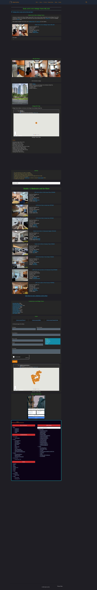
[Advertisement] (36, 49)
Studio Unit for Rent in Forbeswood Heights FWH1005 (44, 231)
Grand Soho (17, 446)
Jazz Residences (18, 449)
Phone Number (39, 327)
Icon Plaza (42, 452)
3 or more (47, 342)
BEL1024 (35, 31)
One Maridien (42, 456)
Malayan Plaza (17, 455)
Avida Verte (35, 211)
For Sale (45, 2)
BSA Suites (17, 444)
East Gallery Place (43, 449)
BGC (37, 226)
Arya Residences (43, 447)
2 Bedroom (17, 429)
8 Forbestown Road (36, 278)
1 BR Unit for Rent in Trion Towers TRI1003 (45, 256)
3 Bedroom (17, 431)
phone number (40, 177)
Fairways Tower (35, 251)
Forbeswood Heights (36, 238)
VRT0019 (35, 210)
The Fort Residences (44, 445)
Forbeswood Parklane (17, 312)
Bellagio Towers (32, 21)
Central (39, 446)
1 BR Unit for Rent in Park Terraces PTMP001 (44, 282)
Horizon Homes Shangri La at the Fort (47, 451)
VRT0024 (35, 224)
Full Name (14, 327)
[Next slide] (59, 68)
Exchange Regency (18, 454)
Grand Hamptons (43, 440)
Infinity (41, 453)
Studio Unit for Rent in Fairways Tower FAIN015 (45, 244)
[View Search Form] (86, 2)
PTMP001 (35, 289)
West (34, 252)
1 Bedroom (17, 428)
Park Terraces (35, 290)
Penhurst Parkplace (16, 307)
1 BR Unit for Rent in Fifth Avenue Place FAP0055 (44, 192)
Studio (47, 343)
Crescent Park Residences (18, 305)
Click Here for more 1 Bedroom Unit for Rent (36, 295)
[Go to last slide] (13, 68)
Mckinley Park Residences (45, 455)
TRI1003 (35, 263)
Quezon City (15, 473)
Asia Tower (17, 441)
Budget (13, 342)
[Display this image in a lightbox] (17, 68)
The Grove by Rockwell (19, 456)
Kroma (16, 447)
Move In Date (14, 338)
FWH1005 (35, 237)
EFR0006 (35, 277)
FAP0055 (35, 198)
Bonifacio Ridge (15, 308)
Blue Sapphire (15, 313)
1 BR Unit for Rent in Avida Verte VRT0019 (45, 205)
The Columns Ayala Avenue (20, 451)
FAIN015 (35, 250)
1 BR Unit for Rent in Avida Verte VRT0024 (45, 218)
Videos (56, 2)
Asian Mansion (17, 443)
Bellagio (34, 83)
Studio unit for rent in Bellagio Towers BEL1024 (44, 24)
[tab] (31, 77)
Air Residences (17, 440)
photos (18, 19)
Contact (59, 2)
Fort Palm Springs (43, 439)
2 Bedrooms (48, 341)
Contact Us (47, 18)
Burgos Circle (40, 429)
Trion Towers (35, 264)
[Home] (11, 12)
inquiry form (27, 177)
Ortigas (14, 452)
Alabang (14, 463)
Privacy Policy (60, 586)
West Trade (17, 474)
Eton (16, 445)
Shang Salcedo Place (19, 450)
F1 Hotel (41, 450)
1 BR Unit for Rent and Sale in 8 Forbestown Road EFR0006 (44, 269)
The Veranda (17, 438)
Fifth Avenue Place (36, 199)
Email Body (14, 348)
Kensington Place (16, 303)
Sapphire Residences (44, 444)
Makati (14, 466)
